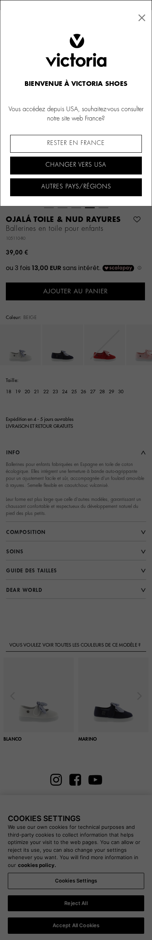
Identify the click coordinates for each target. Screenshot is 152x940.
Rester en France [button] (76, 143)
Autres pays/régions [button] (76, 187)
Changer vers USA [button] (76, 165)
